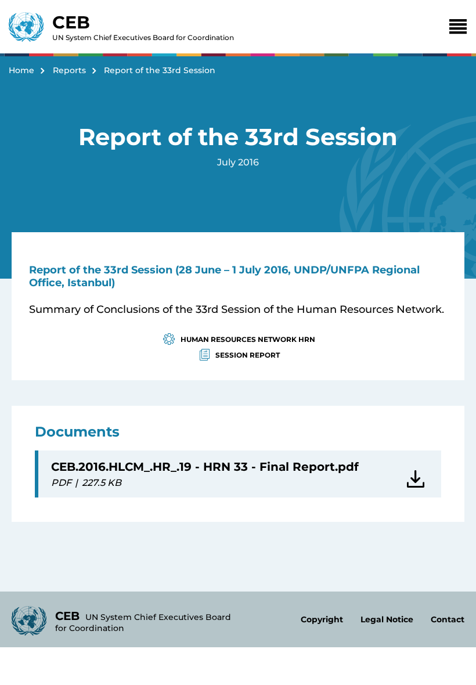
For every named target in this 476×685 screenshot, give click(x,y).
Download (418, 474)
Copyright (322, 619)
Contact (447, 619)
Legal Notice (386, 619)
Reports (69, 70)
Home (21, 70)
